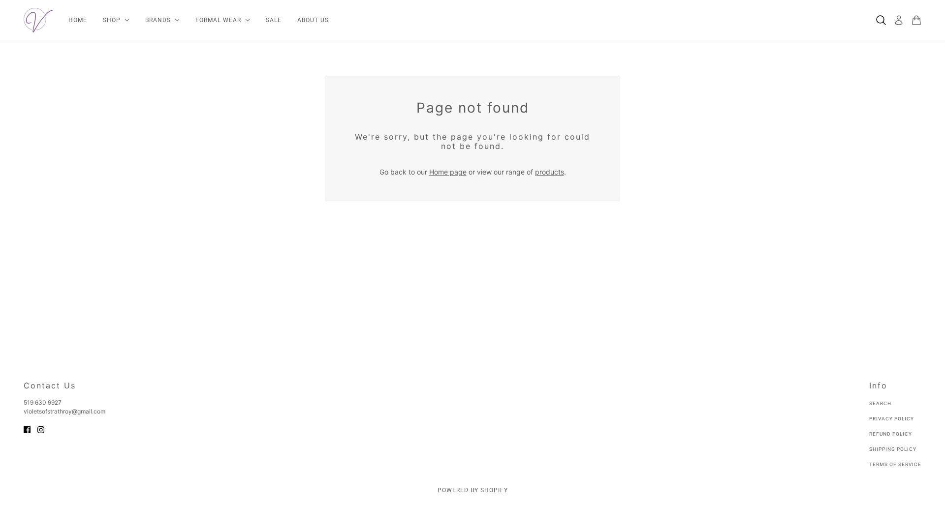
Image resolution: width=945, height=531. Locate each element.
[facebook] (27, 429)
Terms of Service (895, 464)
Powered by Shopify (473, 490)
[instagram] (40, 429)
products (549, 172)
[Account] (899, 20)
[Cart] (916, 20)
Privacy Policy (891, 418)
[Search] (881, 20)
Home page (448, 172)
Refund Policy (890, 434)
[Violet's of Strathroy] (38, 20)
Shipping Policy (892, 449)
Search (880, 403)
